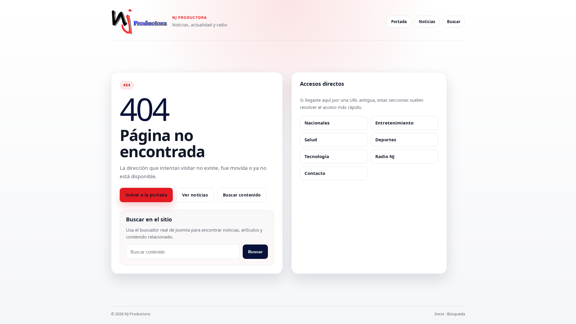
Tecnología (316, 156)
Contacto (314, 173)
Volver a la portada (146, 195)
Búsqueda (456, 313)
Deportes (385, 139)
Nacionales (316, 123)
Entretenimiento (394, 123)
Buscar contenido (242, 195)
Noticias (427, 21)
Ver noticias (195, 195)
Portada (399, 21)
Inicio (439, 313)
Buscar (453, 21)
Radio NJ (384, 156)
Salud (310, 139)
